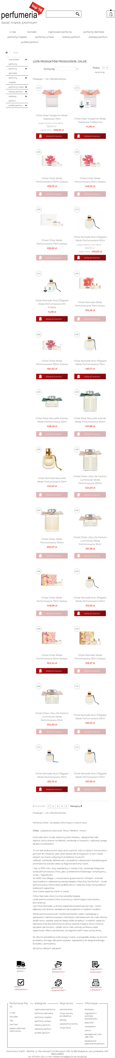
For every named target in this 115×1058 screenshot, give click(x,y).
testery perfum (71, 37)
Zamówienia (66, 1009)
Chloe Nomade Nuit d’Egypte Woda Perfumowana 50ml (90, 599)
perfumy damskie (93, 31)
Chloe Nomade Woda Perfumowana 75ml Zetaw (90, 304)
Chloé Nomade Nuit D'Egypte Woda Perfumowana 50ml (90, 238)
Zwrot (88, 1030)
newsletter (90, 1026)
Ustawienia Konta (69, 1023)
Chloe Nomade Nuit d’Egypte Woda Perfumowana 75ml (90, 362)
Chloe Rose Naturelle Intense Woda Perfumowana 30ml (52, 420)
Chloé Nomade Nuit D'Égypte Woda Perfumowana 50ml (90, 717)
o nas (13, 31)
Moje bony (65, 1027)
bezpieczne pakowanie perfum (94, 1042)
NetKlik (30, 1051)
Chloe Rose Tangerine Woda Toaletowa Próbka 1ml (90, 120)
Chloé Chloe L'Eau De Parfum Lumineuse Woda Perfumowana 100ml (90, 480)
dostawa (89, 1009)
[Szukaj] (77, 14)
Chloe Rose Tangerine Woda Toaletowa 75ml (52, 117)
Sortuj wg (49, 69)
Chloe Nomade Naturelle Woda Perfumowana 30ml (52, 480)
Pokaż (96, 67)
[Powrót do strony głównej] (6, 52)
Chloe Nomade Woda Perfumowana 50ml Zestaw (90, 657)
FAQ (11, 1020)
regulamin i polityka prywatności (91, 1016)
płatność (89, 1022)
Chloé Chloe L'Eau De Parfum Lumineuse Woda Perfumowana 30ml (90, 541)
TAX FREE (14, 1024)
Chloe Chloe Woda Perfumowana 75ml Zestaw (52, 242)
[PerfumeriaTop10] (22, 13)
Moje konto (66, 1003)
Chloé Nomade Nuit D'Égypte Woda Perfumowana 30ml (51, 775)
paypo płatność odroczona (18, 1029)
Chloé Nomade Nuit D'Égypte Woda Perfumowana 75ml (90, 775)
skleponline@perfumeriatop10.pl (70, 1056)
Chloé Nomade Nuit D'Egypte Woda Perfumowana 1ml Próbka (51, 304)
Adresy (63, 1020)
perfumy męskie (17, 37)
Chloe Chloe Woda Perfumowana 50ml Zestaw (90, 180)
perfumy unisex (44, 37)
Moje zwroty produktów (66, 1014)
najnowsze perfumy (60, 31)
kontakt (32, 31)
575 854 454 (38, 1056)
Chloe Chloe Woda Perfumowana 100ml (52, 541)
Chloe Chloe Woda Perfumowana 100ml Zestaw (52, 180)
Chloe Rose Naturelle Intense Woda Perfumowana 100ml (90, 420)
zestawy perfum (98, 37)
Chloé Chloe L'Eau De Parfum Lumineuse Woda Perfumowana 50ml (51, 716)
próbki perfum (29, 42)
